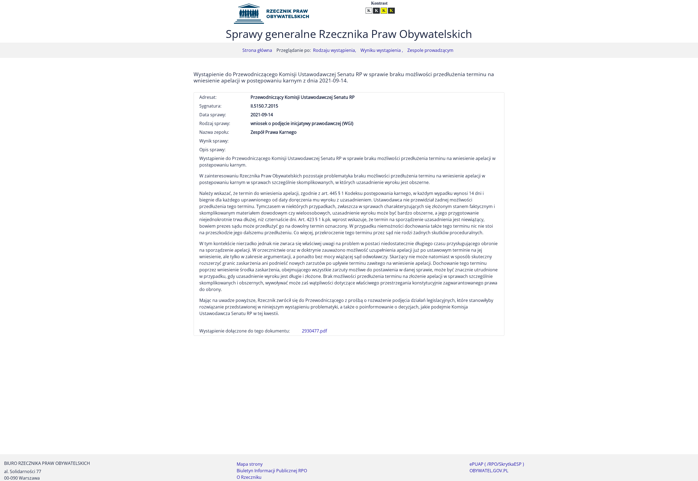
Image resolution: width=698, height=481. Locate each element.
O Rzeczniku (249, 477)
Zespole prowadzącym (430, 50)
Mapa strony (250, 464)
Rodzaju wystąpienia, (334, 50)
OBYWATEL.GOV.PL (489, 471)
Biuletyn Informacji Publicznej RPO (272, 471)
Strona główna (257, 50)
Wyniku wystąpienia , (381, 50)
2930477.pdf (314, 331)
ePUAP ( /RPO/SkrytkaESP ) (497, 464)
